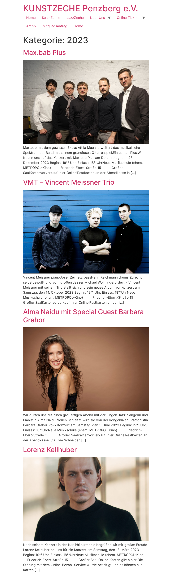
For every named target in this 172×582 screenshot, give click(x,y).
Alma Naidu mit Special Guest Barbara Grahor (83, 316)
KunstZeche (51, 18)
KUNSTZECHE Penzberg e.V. (80, 8)
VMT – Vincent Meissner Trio (68, 182)
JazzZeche (75, 18)
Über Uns (97, 18)
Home (31, 18)
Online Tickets (128, 18)
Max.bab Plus (44, 52)
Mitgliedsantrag (55, 26)
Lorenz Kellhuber (50, 450)
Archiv (31, 26)
